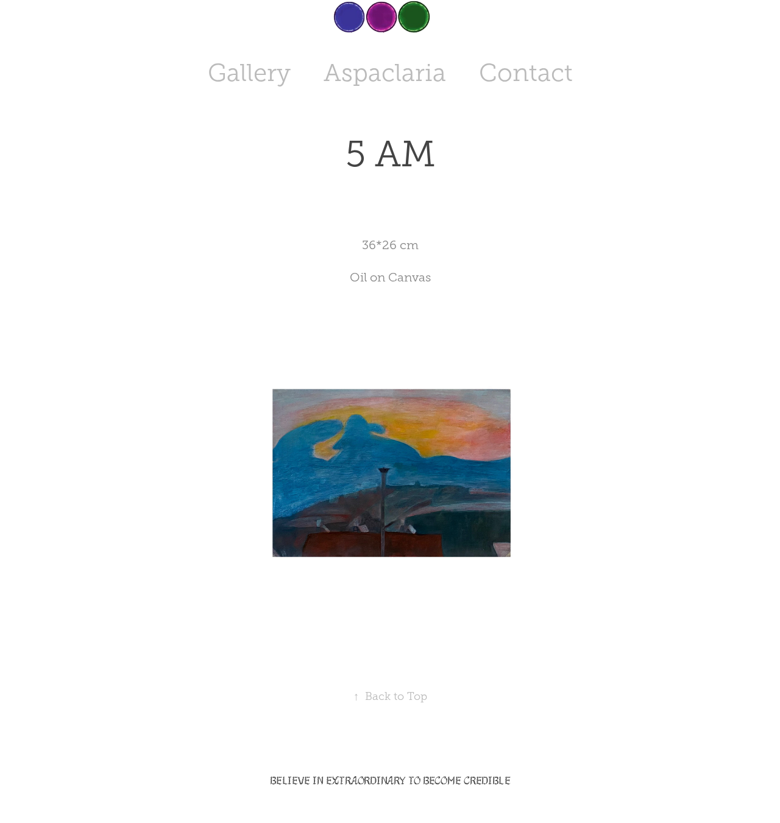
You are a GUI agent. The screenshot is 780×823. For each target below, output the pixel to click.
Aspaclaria (385, 73)
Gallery (249, 73)
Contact (526, 73)
